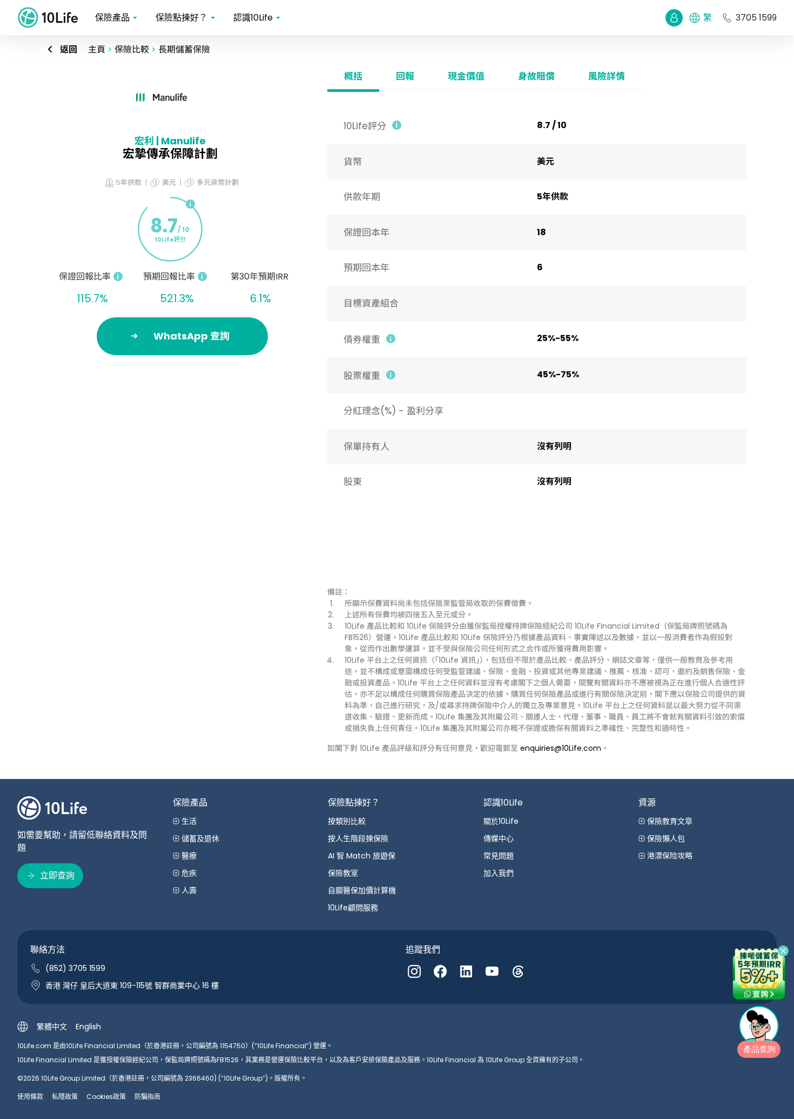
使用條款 (30, 1096)
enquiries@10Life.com (560, 748)
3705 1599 (756, 17)
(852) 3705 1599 (75, 968)
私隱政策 (65, 1096)
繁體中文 (52, 1026)
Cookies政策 (106, 1096)
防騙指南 (147, 1096)
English (88, 1026)
